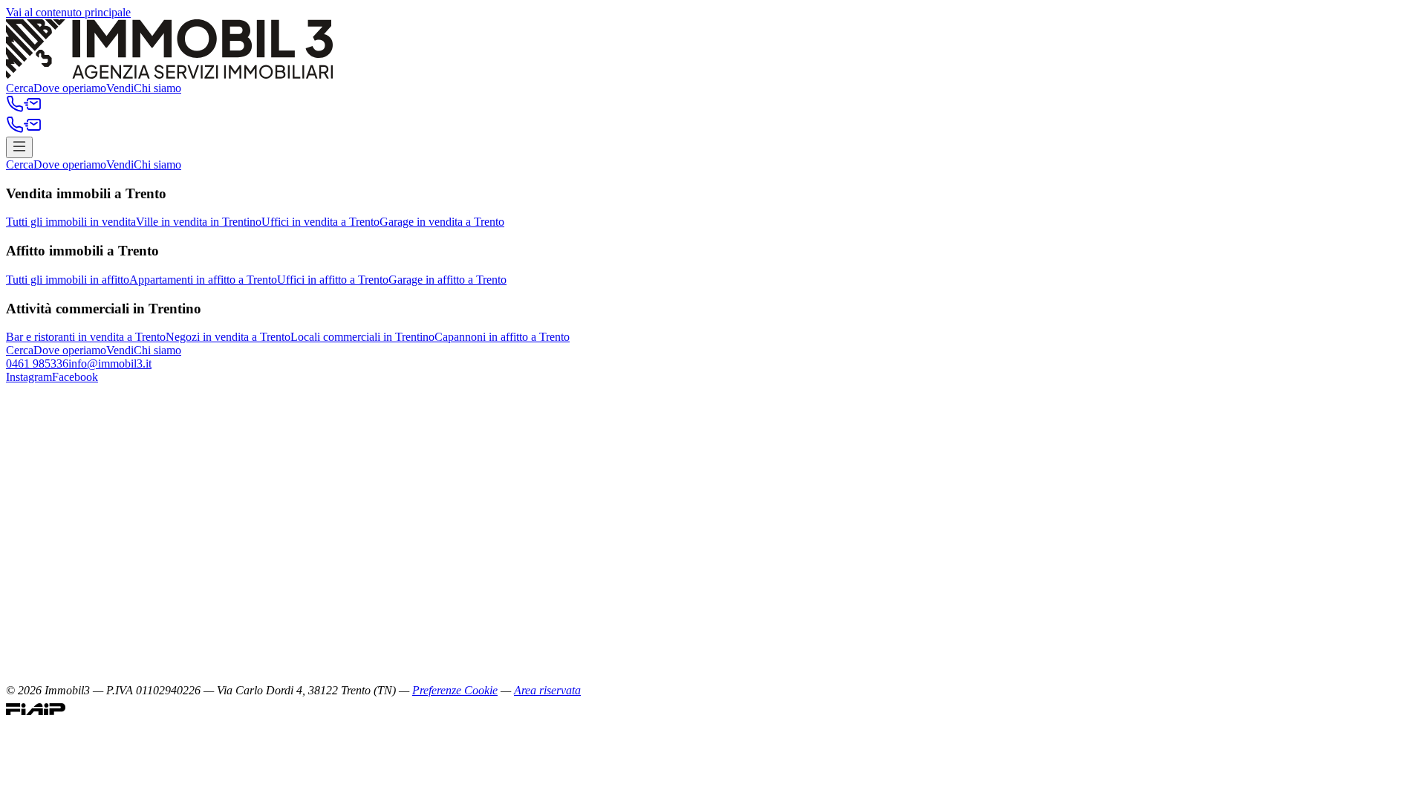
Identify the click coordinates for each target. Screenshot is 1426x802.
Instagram (29, 377)
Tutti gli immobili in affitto (67, 279)
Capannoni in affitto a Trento (502, 336)
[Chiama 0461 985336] (15, 108)
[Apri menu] (19, 147)
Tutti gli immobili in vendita (71, 221)
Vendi (120, 88)
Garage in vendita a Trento (442, 221)
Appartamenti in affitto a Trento (203, 279)
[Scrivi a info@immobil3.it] (33, 108)
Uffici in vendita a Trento (320, 221)
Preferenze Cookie (455, 690)
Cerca (19, 88)
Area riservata (547, 690)
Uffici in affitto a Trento (332, 279)
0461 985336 (37, 363)
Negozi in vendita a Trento (228, 336)
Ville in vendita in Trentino (198, 221)
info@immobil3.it (110, 363)
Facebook (75, 377)
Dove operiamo (69, 88)
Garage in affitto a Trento (447, 279)
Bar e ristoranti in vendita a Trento (86, 336)
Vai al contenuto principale (68, 12)
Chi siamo (157, 88)
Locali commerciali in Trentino (362, 336)
